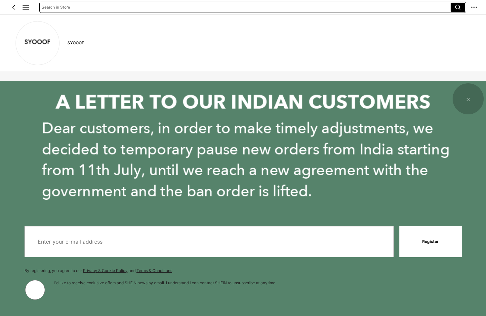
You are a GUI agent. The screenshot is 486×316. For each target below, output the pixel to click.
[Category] (26, 7)
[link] (37, 43)
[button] (14, 7)
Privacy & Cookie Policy (105, 270)
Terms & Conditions (154, 270)
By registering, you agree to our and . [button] (98, 270)
